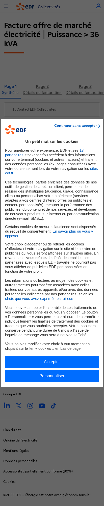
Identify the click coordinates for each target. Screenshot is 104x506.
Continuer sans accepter (75, 125)
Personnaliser (51, 376)
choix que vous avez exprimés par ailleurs (39, 298)
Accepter (52, 362)
